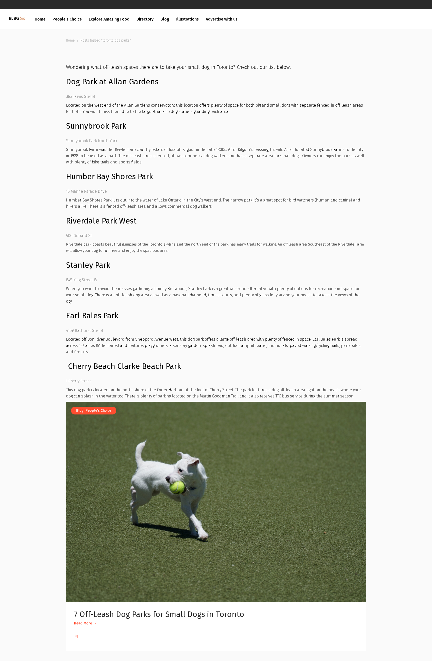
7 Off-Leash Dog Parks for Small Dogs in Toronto (159, 614)
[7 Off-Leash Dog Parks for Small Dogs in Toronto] (216, 502)
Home (70, 40)
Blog (80, 410)
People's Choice (98, 410)
